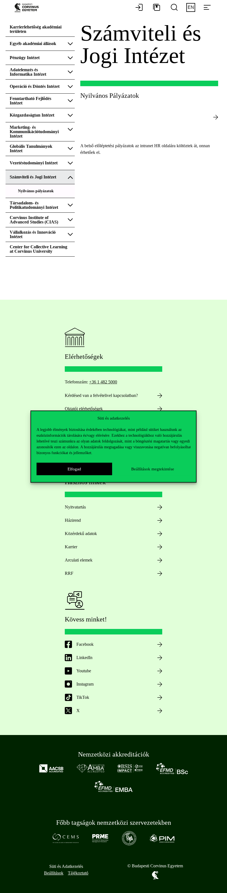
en (191, 7)
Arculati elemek (78, 560)
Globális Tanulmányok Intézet (31, 148)
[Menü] (207, 7)
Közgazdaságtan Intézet (32, 115)
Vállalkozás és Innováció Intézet (33, 234)
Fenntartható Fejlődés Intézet (30, 100)
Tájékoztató (78, 873)
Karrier (71, 546)
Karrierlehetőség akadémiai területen (35, 29)
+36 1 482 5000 (103, 382)
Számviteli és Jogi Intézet (33, 177)
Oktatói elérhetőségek (84, 408)
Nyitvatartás (75, 507)
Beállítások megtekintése (152, 469)
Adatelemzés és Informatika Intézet (28, 72)
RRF (69, 573)
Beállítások (53, 873)
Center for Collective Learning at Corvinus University (38, 249)
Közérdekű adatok (81, 533)
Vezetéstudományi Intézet (34, 162)
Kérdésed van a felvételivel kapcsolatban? (101, 395)
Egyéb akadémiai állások (33, 43)
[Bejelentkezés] (139, 7)
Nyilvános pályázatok (36, 191)
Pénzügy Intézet (25, 57)
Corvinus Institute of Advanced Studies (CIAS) (34, 219)
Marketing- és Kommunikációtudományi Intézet (34, 131)
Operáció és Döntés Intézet (35, 86)
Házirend (73, 520)
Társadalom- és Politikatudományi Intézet (34, 205)
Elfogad (74, 469)
